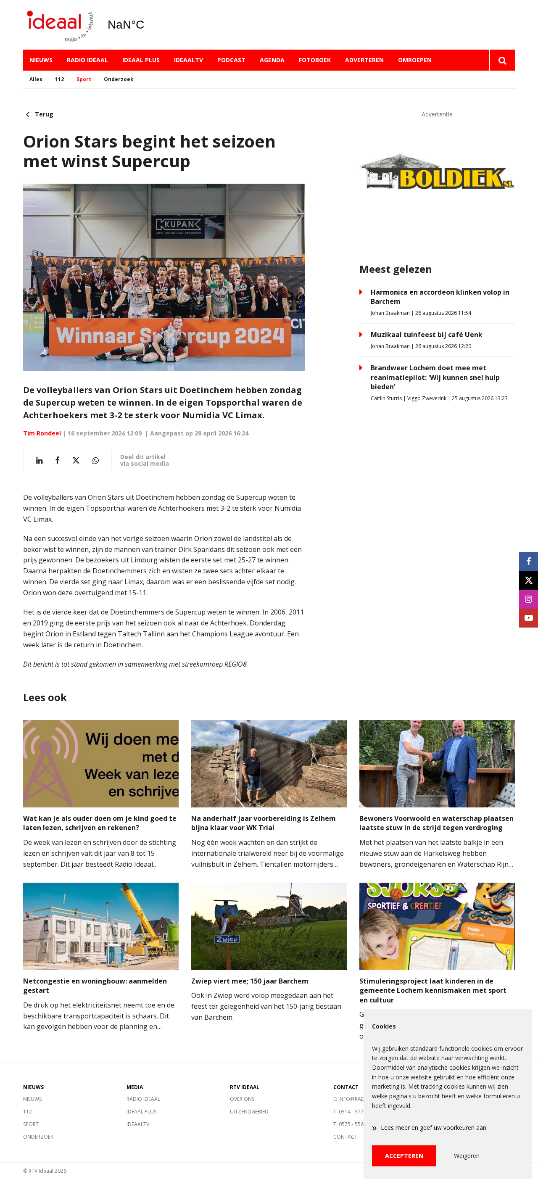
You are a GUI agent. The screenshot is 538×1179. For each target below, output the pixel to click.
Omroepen (415, 60)
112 (59, 79)
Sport (83, 79)
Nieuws (41, 60)
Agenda (272, 60)
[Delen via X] (76, 460)
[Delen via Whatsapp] (95, 460)
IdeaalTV (188, 60)
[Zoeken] (502, 60)
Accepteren (404, 1156)
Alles (35, 79)
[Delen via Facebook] (57, 460)
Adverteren (364, 60)
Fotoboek (315, 60)
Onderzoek (119, 79)
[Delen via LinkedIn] (39, 460)
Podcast (231, 60)
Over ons (242, 1099)
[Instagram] (528, 599)
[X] (528, 580)
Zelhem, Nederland (147, 24)
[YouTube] (528, 618)
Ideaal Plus (141, 60)
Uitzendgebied (249, 1111)
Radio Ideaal (87, 60)
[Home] (59, 25)
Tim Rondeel (42, 433)
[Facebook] (528, 561)
